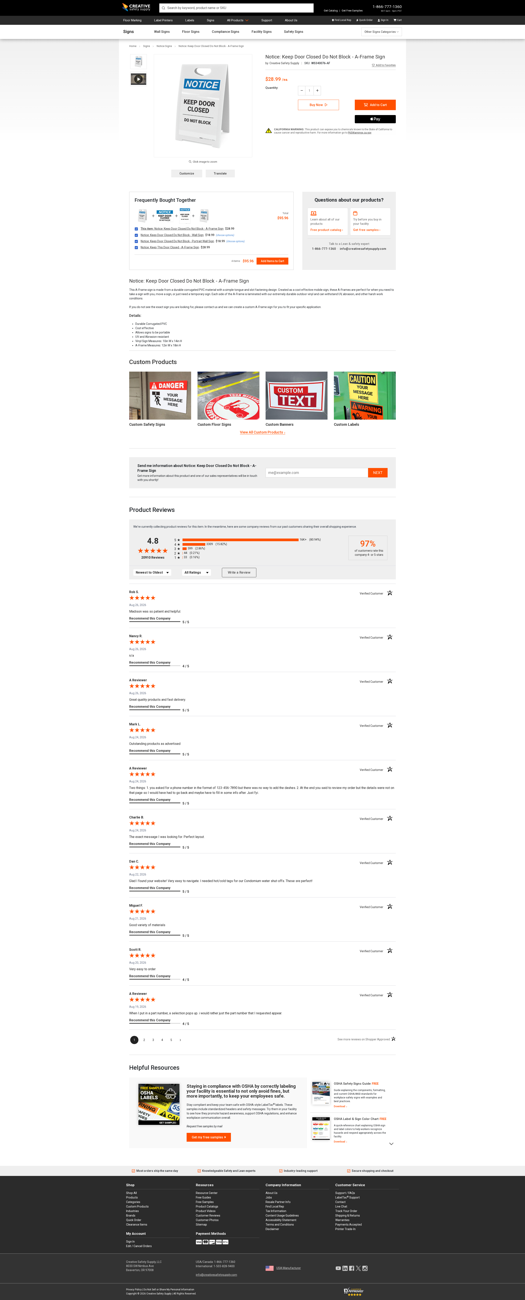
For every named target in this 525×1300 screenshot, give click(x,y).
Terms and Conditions (280, 1224)
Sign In (384, 20)
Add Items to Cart (272, 261)
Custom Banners (279, 424)
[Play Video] (138, 79)
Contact (340, 1202)
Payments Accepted (348, 1224)
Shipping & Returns (347, 1215)
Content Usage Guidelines (282, 1215)
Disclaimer (272, 1229)
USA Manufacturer (288, 1268)
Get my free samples (207, 1137)
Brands (130, 1215)
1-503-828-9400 (224, 1266)
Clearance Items (136, 1224)
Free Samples (205, 1202)
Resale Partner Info (278, 1202)
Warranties (342, 1220)
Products (132, 1197)
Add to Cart (378, 105)
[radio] (260, 540)
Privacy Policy (134, 1289)
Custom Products (153, 361)
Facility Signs (262, 32)
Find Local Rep (343, 20)
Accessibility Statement (281, 1220)
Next (391, 1143)
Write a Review (239, 572)
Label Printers (163, 20)
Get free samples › (366, 230)
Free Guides (203, 1197)
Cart (399, 20)
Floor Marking (132, 20)
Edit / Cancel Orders (139, 1246)
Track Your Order (346, 1211)
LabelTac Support (347, 1197)
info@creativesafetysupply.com (363, 249)
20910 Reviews (156, 557)
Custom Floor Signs (214, 424)
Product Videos (206, 1211)
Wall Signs (162, 32)
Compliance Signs (225, 32)
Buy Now (316, 105)
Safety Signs (293, 32)
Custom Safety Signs (147, 424)
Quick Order (366, 20)
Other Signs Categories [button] (380, 31)
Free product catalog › (326, 230)
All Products (235, 20)
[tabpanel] (348, 1095)
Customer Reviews (208, 1215)
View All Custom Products (261, 432)
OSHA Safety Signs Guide (352, 1083)
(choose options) (225, 235)
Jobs (269, 1197)
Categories (133, 1202)
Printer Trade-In (345, 1229)
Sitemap (201, 1224)
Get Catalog (331, 10)
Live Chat (341, 1206)
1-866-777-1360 (387, 6)
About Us (291, 20)
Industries (132, 1211)
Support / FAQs (345, 1193)
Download (339, 1106)
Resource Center (207, 1193)
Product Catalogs (207, 1206)
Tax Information (276, 1211)
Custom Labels (346, 424)
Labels (189, 20)
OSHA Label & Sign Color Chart (356, 1119)
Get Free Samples (352, 10)
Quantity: (271, 88)
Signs (210, 20)
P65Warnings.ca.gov (359, 132)
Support (266, 20)
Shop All (131, 1193)
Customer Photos (207, 1220)
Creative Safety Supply (158, 1293)
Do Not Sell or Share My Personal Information (169, 1289)
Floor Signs (191, 32)
